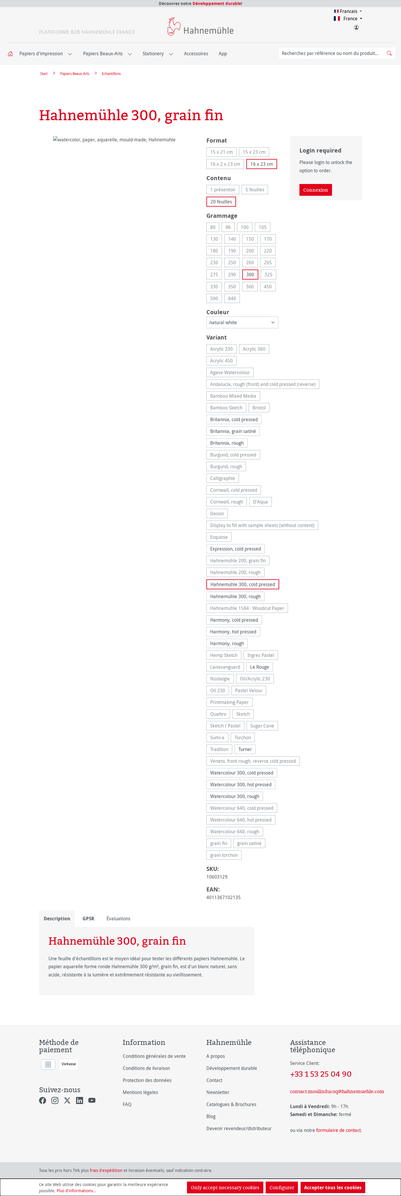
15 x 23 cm (256, 153)
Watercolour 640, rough (236, 832)
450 (270, 287)
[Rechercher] (389, 53)
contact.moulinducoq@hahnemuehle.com (326, 1091)
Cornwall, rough (228, 502)
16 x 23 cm (261, 164)
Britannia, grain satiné (233, 431)
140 (234, 240)
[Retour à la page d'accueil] (200, 27)
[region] (117, 199)
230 (216, 263)
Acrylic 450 (223, 361)
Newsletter (217, 1092)
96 (230, 228)
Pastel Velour (250, 691)
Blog (210, 1116)
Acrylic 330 (223, 350)
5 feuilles (256, 190)
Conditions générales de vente (154, 1056)
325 (270, 275)
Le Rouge (259, 667)
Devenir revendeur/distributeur (239, 1128)
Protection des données (147, 1080)
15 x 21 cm (223, 153)
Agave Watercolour (232, 373)
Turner (245, 749)
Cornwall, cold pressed (235, 491)
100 (246, 228)
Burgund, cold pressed (235, 455)
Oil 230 (219, 691)
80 (214, 228)
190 (234, 251)
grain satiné (251, 844)
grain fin (220, 844)
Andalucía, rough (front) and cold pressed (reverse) (264, 385)
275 (216, 275)
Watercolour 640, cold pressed (243, 809)
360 (252, 287)
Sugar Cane (264, 726)
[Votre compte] (356, 26)
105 (264, 228)
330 (216, 287)
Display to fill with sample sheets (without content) (264, 526)
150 (252, 240)
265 (270, 263)
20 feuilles (221, 201)
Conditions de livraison (146, 1068)
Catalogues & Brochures (231, 1104)
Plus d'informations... (76, 1190)
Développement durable (217, 3)
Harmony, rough (227, 643)
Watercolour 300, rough (234, 796)
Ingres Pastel (262, 656)
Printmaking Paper (231, 703)
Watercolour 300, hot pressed (241, 784)
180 (216, 251)
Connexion (315, 190)
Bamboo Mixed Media (235, 397)
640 (234, 299)
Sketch (245, 715)
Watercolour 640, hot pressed (242, 820)
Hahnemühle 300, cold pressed (242, 584)
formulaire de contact (338, 1130)
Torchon (245, 738)
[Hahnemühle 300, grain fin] (116, 199)
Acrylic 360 (256, 350)
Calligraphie (224, 479)
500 (216, 299)
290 (234, 275)
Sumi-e (219, 738)
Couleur (217, 312)
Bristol (260, 408)
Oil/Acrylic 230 (257, 679)
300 (250, 274)
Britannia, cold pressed (234, 419)
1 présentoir (224, 190)
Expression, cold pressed (235, 549)
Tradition (221, 750)
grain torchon (226, 856)
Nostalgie (222, 679)
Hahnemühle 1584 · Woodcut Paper (249, 609)
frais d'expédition (106, 1170)
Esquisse (221, 538)
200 (252, 251)
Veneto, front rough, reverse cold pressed (255, 762)
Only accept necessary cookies (225, 1187)
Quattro (220, 715)
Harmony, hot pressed (233, 631)
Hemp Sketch (225, 656)
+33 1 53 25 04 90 (321, 1073)
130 (216, 240)
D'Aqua (262, 502)
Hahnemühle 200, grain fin (239, 561)
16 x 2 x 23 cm (227, 165)
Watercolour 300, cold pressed (241, 773)
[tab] (57, 918)
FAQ (127, 1104)
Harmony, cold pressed (234, 620)
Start (44, 73)
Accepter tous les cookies (333, 1187)
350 (234, 287)
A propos (215, 1056)
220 (270, 251)
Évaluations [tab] (118, 918)
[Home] (12, 54)
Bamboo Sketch (228, 408)
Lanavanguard (227, 668)
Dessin (219, 514)
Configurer (281, 1187)
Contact (214, 1080)
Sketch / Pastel (227, 726)
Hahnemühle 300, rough (235, 596)
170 (270, 240)
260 (252, 263)
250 (234, 263)
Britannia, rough (227, 443)
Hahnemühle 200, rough (237, 573)
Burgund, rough (228, 467)
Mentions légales (140, 1092)
